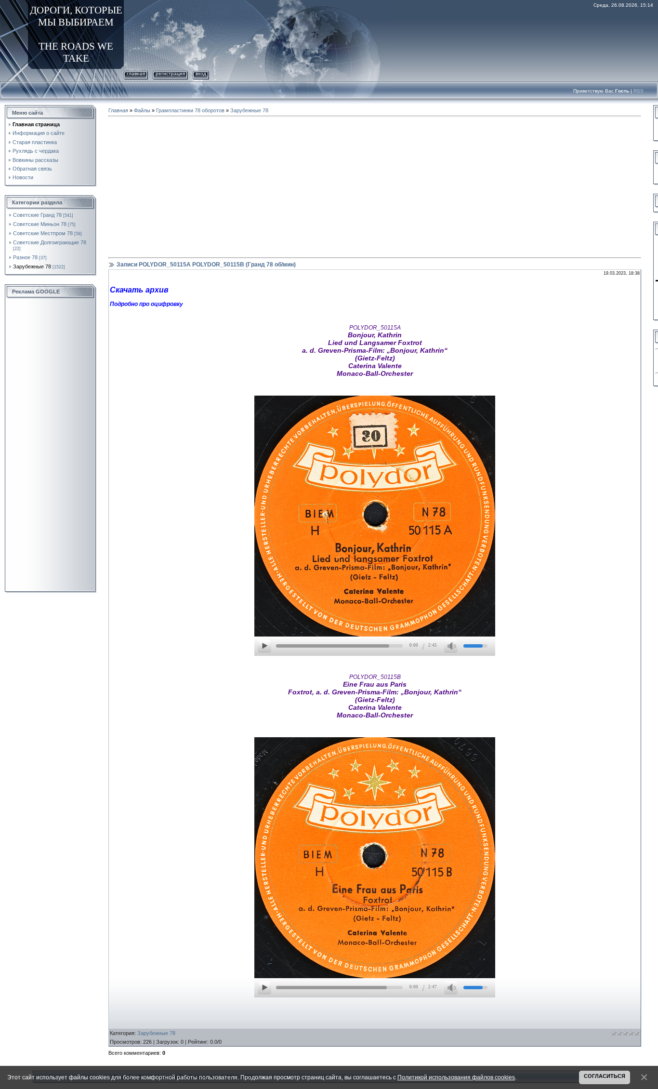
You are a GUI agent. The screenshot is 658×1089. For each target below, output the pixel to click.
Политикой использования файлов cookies (456, 1077)
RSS (638, 90)
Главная (136, 73)
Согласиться (604, 1076)
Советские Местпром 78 (43, 233)
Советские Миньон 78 (39, 224)
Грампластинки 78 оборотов (190, 110)
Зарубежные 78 (32, 266)
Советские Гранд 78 (37, 215)
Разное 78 (25, 257)
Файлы (142, 110)
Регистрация (170, 73)
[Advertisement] (50, 445)
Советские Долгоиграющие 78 (49, 242)
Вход (201, 73)
